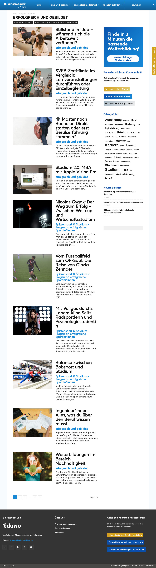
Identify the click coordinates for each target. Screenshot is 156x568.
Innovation (109, 141)
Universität (109, 174)
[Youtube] (31, 547)
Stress (116, 161)
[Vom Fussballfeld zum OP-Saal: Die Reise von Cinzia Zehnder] (32, 268)
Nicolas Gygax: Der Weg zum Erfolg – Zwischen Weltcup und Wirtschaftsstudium (75, 210)
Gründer (122, 136)
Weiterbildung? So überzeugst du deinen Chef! (123, 202)
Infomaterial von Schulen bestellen (125, 535)
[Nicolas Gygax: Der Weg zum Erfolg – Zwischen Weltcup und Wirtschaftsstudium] (32, 214)
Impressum (59, 532)
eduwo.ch (136, 4)
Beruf (134, 120)
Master (129, 149)
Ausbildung (113, 119)
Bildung (130, 124)
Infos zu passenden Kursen (118, 96)
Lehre (122, 145)
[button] (153, 5)
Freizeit (107, 137)
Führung (114, 137)
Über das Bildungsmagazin (66, 524)
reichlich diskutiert (111, 4)
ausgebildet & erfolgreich (86, 4)
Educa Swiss (125, 128)
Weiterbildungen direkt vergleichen (126, 542)
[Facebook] (4, 547)
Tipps (124, 169)
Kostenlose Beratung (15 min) (119, 103)
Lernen (130, 145)
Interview (120, 140)
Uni (131, 170)
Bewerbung (119, 124)
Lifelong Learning (119, 149)
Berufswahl (109, 124)
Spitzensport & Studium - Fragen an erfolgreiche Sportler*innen (56, 22)
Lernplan (108, 149)
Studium (112, 169)
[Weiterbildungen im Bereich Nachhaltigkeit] (32, 466)
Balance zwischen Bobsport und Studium (74, 367)
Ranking (108, 157)
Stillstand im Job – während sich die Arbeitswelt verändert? (74, 36)
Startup (108, 161)
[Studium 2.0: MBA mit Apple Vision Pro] (32, 179)
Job (128, 141)
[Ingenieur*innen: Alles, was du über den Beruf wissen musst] (32, 422)
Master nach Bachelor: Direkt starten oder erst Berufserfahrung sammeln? (72, 127)
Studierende (124, 165)
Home (38, 4)
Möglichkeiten (110, 153)
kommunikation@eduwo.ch (21, 540)
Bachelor (126, 120)
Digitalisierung (112, 128)
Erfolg (121, 132)
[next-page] (40, 497)
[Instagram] (11, 547)
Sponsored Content (63, 528)
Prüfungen (133, 153)
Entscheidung (110, 133)
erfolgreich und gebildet (72, 47)
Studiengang (125, 161)
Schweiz (118, 157)
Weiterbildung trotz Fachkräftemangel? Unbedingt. (120, 192)
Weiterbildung (125, 174)
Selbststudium (127, 157)
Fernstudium (132, 133)
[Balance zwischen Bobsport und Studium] (32, 374)
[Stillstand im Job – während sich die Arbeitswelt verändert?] (32, 41)
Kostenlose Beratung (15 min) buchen (126, 549)
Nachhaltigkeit (121, 153)
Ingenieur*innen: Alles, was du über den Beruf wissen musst (74, 417)
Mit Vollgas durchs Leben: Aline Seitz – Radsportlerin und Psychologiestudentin (76, 317)
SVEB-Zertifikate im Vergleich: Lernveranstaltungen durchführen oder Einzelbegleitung (76, 79)
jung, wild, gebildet (59, 4)
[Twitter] (24, 547)
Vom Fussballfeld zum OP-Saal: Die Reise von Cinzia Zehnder (73, 262)
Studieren (112, 165)
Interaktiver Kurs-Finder (116, 89)
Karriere (111, 145)
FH (139, 133)
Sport (136, 157)
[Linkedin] (18, 547)
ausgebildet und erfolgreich (23, 22)
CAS (138, 124)
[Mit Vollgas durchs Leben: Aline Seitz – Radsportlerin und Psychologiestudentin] (32, 320)
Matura (136, 149)
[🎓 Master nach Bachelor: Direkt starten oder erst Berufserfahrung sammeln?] (32, 131)
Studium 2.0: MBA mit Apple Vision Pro (76, 169)
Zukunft (108, 178)
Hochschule (132, 137)
